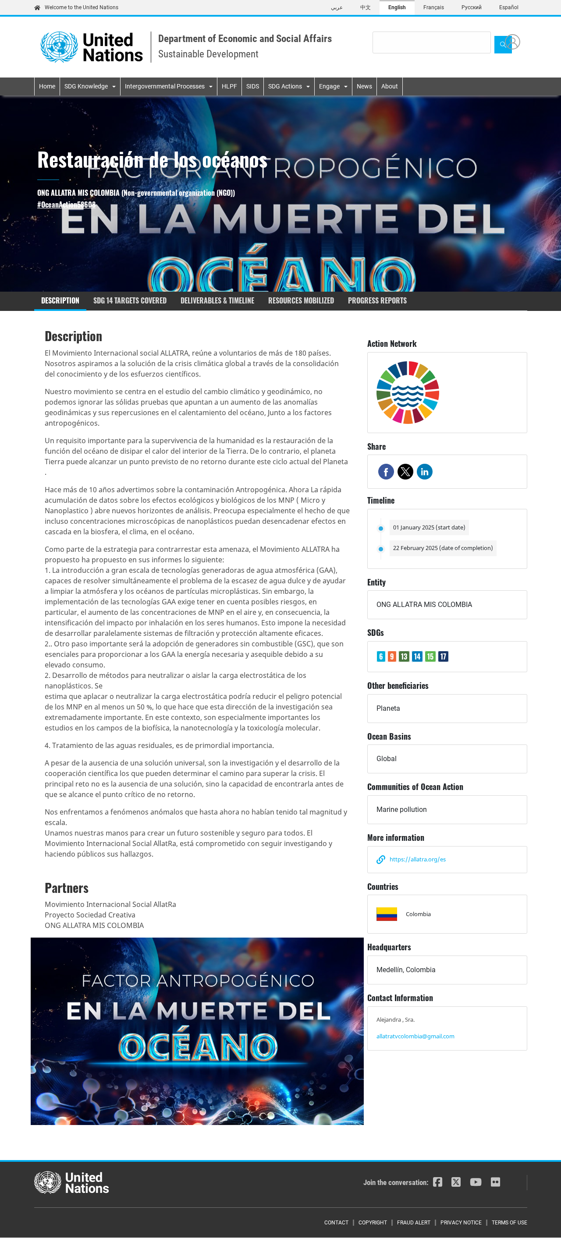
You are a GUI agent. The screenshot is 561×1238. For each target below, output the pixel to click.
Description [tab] (60, 300)
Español (508, 7)
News (364, 86)
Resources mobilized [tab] (301, 300)
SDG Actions (285, 86)
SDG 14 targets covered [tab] (130, 300)
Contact (336, 1223)
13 (404, 656)
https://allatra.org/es (418, 859)
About (389, 86)
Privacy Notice (461, 1223)
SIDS (252, 86)
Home (47, 86)
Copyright (373, 1223)
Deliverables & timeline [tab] (217, 300)
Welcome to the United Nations (81, 7)
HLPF (229, 86)
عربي (337, 7)
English (397, 7)
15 (430, 656)
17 (443, 656)
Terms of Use (509, 1223)
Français (433, 7)
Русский (472, 7)
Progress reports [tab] (377, 300)
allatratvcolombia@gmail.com (415, 1036)
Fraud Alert (413, 1223)
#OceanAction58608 (66, 205)
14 (417, 656)
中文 (365, 7)
